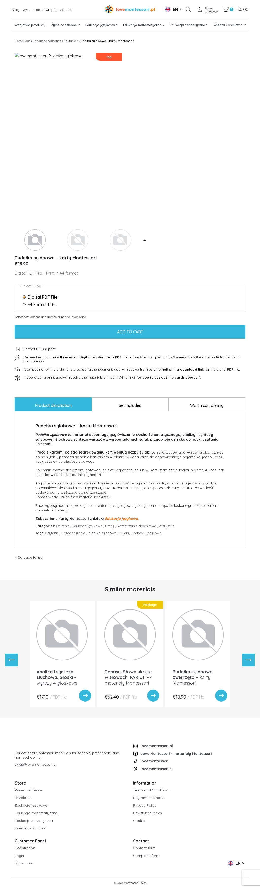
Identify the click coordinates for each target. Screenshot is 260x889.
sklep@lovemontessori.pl (35, 764)
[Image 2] (120, 240)
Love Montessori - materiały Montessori (176, 753)
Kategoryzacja (75, 533)
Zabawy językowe (147, 533)
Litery (111, 526)
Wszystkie (166, 526)
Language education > (48, 41)
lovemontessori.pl (157, 746)
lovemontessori (155, 761)
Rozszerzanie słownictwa (138, 526)
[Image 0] (35, 240)
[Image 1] (77, 240)
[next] (248, 660)
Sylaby (126, 533)
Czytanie (64, 526)
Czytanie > (71, 41)
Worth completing (207, 405)
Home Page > (24, 41)
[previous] (11, 660)
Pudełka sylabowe (103, 533)
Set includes (130, 405)
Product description (53, 405)
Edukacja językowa (88, 526)
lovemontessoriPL (157, 768)
